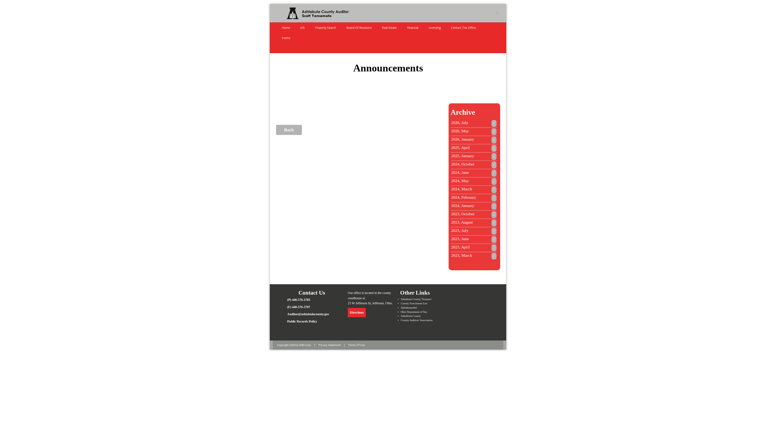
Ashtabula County (411, 315)
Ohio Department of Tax (414, 311)
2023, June (473, 239)
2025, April (473, 147)
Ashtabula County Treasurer (416, 299)
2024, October (473, 164)
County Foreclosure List (414, 303)
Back (289, 129)
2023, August (473, 222)
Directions (357, 312)
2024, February (473, 197)
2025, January (473, 156)
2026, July (473, 122)
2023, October (473, 214)
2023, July (473, 230)
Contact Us (311, 293)
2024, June (473, 172)
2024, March (473, 189)
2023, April (473, 247)
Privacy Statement (329, 345)
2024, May (473, 180)
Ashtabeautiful (409, 307)
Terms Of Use (356, 345)
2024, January (473, 205)
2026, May (473, 131)
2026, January (473, 139)
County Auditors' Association (417, 320)
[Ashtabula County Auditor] (313, 13)
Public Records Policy (302, 321)
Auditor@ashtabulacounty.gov (308, 314)
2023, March (473, 255)
